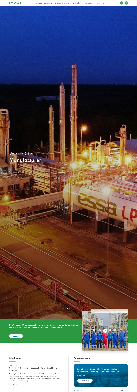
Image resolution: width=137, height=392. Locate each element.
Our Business (48, 3)
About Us (39, 3)
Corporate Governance (62, 3)
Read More (16, 172)
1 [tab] (67, 308)
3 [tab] (126, 390)
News (98, 3)
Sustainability (76, 3)
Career (104, 3)
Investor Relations (88, 3)
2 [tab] (69, 308)
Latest (15, 358)
